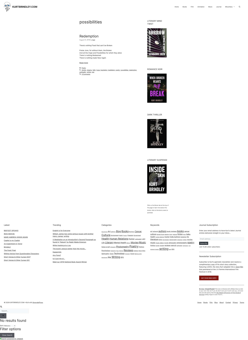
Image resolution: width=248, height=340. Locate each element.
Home (177, 7)
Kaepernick (57, 252)
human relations (160, 237)
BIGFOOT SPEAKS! (11, 231)
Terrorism (127, 253)
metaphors (179, 239)
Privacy (235, 302)
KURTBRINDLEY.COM (24, 6)
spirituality (82, 72)
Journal (218, 7)
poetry (118, 70)
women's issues (154, 249)
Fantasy (125, 235)
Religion (121, 250)
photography (182, 243)
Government (137, 235)
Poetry (84, 68)
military (185, 239)
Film (192, 7)
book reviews (172, 231)
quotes (157, 245)
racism (162, 245)
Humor (131, 239)
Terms (242, 302)
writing (89, 72)
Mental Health (120, 242)
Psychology (106, 251)
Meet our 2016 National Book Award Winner (70, 262)
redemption (133, 70)
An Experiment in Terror (13, 244)
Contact (228, 302)
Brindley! (7, 247)
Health (105, 238)
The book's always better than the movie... (69, 249)
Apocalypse (104, 231)
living (160, 239)
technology (185, 245)
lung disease (166, 239)
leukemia (183, 237)
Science (136, 250)
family (170, 234)
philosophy (113, 247)
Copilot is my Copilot (12, 240)
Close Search (7, 335)
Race (117, 250)
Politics (141, 247)
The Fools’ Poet (10, 250)
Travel (132, 253)
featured (175, 234)
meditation (111, 70)
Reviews (128, 250)
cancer (186, 231)
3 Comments (86, 74)
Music (210, 7)
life (188, 237)
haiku (188, 234)
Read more (83, 63)
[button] (239, 7)
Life (103, 243)
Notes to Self (106, 247)
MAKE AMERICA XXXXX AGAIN (16, 237)
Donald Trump (160, 234)
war (190, 245)
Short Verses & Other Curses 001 (17, 260)
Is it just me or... (59, 259)
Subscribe (203, 243)
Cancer (138, 231)
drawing (167, 234)
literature (154, 239)
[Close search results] (3, 315)
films (184, 234)
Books (185, 7)
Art (109, 231)
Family (121, 235)
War (109, 257)
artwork (155, 231)
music (152, 243)
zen (93, 72)
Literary (109, 242)
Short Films (142, 250)
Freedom (130, 235)
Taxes (111, 253)
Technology (119, 253)
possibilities (124, 70)
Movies (135, 242)
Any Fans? (57, 255)
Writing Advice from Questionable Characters (21, 254)
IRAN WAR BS (9, 234)
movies (189, 239)
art (151, 231)
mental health (173, 239)
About (222, 302)
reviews (167, 245)
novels (166, 243)
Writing (116, 256)
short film (239, 267)
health (152, 237)
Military (128, 243)
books (180, 231)
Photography (122, 246)
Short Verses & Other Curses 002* (17, 257)
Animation (201, 7)
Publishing (113, 250)
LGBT (143, 239)
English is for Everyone (61, 231)
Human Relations (119, 238)
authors (113, 231)
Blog (118, 231)
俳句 (122, 257)
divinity (84, 70)
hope (98, 70)
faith (94, 70)
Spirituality (105, 254)
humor (167, 237)
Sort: (2, 326)
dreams (89, 70)
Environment (115, 235)
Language (138, 239)
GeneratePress (38, 302)
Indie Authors (175, 237)
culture (153, 234)
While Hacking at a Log (62, 245)
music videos (160, 243)
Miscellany (228, 7)
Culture (106, 235)
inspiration (104, 70)
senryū (173, 245)
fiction (180, 234)
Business (131, 231)
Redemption (89, 36)
